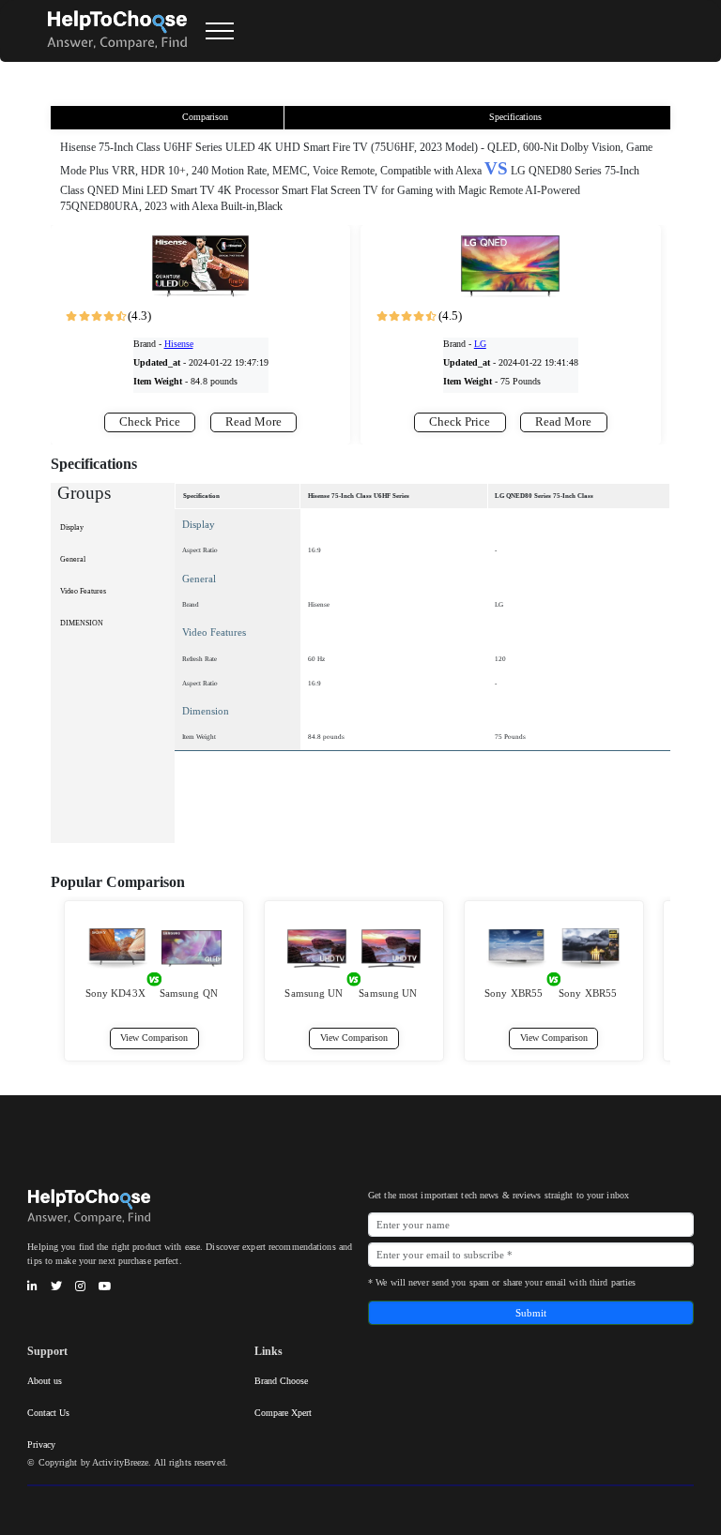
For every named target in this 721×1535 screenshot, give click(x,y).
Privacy (41, 1444)
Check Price (149, 422)
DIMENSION (81, 622)
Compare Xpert (283, 1412)
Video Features (83, 590)
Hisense (178, 344)
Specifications (515, 117)
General (72, 559)
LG (480, 344)
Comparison (205, 117)
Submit (530, 1312)
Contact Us (48, 1412)
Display (72, 527)
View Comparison (154, 1037)
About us (44, 1381)
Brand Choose (281, 1381)
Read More (253, 422)
